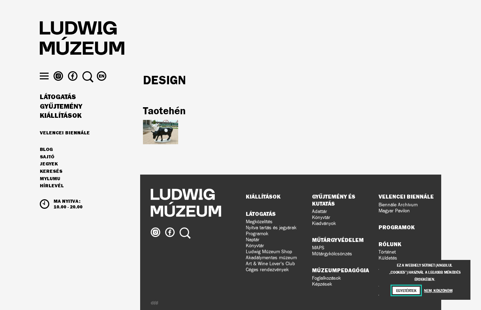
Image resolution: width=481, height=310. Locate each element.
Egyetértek (406, 290)
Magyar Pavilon (394, 211)
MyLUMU (50, 178)
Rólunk (390, 244)
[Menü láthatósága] (44, 76)
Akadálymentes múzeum (271, 258)
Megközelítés (259, 222)
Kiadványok (324, 223)
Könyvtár (255, 246)
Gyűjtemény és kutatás (333, 200)
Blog (46, 149)
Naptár (253, 240)
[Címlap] (82, 39)
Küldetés (388, 258)
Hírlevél (52, 185)
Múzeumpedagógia (340, 270)
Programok (257, 234)
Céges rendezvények (267, 270)
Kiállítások (61, 115)
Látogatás (58, 97)
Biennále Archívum (398, 205)
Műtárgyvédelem (338, 239)
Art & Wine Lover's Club (270, 264)
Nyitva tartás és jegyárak (271, 228)
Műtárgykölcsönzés (332, 254)
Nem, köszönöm (438, 290)
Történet (387, 252)
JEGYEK (49, 164)
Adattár (319, 211)
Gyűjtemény (61, 106)
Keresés (51, 171)
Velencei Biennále (65, 132)
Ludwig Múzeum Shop (269, 252)
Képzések (322, 284)
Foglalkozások (326, 278)
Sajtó (47, 156)
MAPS (318, 248)
